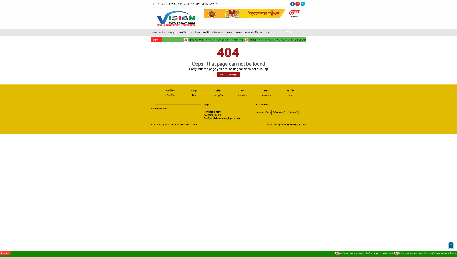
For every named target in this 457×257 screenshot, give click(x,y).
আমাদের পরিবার (264, 112)
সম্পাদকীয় (242, 95)
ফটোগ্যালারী (292, 112)
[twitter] (303, 4)
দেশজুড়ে (170, 32)
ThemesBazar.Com (296, 124)
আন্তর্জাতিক (195, 32)
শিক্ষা (194, 95)
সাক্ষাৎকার (266, 95)
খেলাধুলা (229, 32)
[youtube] (297, 4)
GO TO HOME (228, 74)
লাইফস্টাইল (170, 95)
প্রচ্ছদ (155, 32)
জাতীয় (162, 32)
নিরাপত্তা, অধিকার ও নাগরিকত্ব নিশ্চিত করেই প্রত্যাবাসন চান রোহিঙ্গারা (267, 40)
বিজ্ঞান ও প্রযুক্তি (251, 32)
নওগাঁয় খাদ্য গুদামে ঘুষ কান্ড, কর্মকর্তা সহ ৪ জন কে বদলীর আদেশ (205, 40)
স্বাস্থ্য (290, 95)
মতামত (266, 90)
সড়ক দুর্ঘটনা (218, 95)
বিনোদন (239, 32)
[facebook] (292, 4)
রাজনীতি (182, 32)
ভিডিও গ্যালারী (279, 112)
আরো (267, 32)
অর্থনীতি (206, 32)
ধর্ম (261, 32)
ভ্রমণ (242, 90)
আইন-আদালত (217, 32)
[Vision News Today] (176, 17)
